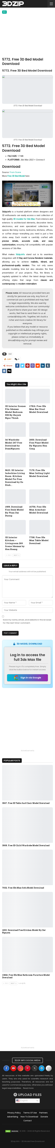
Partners (43, 1112)
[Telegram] (42, 1068)
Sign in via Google (30, 677)
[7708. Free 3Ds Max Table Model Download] (39, 527)
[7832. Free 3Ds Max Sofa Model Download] (27, 867)
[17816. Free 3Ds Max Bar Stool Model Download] (39, 396)
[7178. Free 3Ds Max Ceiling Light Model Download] (39, 460)
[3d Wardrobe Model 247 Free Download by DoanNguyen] (15, 429)
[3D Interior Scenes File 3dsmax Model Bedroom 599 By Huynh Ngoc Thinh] (15, 396)
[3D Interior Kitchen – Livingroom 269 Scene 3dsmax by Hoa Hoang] (15, 527)
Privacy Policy (14, 1112)
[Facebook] (6, 1068)
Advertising (12, 1116)
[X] (35, 1068)
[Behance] (49, 1068)
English (24, 1100)
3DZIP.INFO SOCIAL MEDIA (27, 1060)
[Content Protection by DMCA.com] (12, 1131)
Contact (27, 1120)
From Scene (15, 172)
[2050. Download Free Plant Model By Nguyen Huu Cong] (39, 429)
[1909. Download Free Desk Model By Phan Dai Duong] (15, 496)
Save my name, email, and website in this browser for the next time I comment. (27, 621)
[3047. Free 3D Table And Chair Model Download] (27, 782)
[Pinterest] (27, 1068)
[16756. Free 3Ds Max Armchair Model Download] (39, 496)
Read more (28, 1088)
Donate (44, 1116)
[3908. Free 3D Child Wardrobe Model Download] (27, 825)
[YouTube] (13, 1068)
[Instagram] (20, 1068)
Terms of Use (30, 1112)
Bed (4, 12)
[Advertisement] (27, 36)
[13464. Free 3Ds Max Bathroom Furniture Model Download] (27, 954)
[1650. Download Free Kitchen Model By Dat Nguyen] (27, 909)
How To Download (29, 1116)
